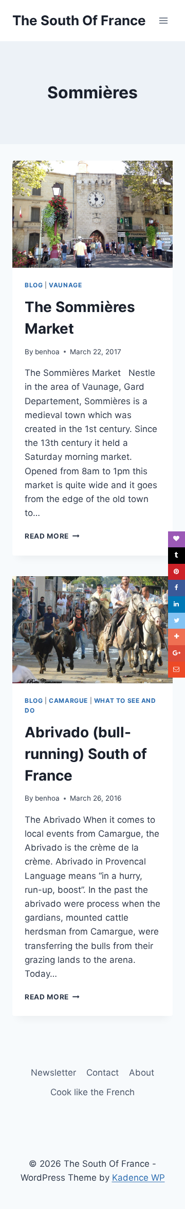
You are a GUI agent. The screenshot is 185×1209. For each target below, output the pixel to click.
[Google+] (176, 653)
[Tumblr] (176, 555)
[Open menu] (163, 20)
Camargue (68, 700)
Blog (34, 285)
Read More (52, 536)
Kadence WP (138, 1177)
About (141, 1072)
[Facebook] (176, 588)
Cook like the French (92, 1092)
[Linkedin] (176, 604)
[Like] (176, 539)
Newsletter (53, 1072)
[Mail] (176, 670)
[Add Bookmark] (176, 637)
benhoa (47, 352)
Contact (102, 1072)
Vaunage (65, 285)
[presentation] (92, 214)
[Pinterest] (176, 572)
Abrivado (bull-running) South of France (86, 753)
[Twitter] (176, 621)
